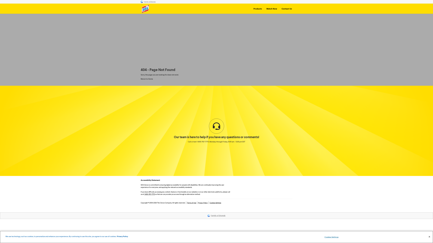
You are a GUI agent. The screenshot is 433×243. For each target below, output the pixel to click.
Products (257, 8)
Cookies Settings (215, 203)
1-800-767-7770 (203, 142)
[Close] (429, 236)
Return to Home (147, 79)
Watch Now (271, 8)
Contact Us (287, 8)
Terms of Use (191, 203)
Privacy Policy (203, 203)
